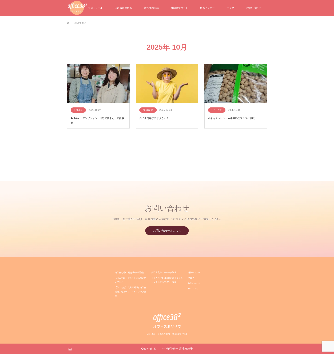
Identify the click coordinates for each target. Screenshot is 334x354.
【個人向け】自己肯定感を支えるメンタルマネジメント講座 (167, 280)
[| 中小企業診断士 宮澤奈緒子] (167, 320)
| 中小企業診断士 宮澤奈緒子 (175, 348)
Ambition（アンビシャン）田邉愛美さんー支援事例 (97, 120)
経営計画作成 (151, 7)
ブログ (230, 7)
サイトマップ (194, 288)
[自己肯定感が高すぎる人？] (167, 84)
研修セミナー (207, 7)
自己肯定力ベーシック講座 (163, 272)
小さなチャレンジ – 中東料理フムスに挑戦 (231, 118)
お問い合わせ (253, 7)
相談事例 (78, 110)
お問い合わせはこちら (167, 230)
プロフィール (95, 7)
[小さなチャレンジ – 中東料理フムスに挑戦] (235, 84)
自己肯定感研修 (123, 7)
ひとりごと (217, 110)
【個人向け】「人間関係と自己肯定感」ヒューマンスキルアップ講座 (130, 291)
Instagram (69, 348)
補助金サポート (179, 7)
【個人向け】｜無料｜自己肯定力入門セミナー (130, 280)
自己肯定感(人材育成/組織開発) (129, 272)
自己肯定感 (148, 110)
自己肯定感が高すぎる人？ (154, 118)
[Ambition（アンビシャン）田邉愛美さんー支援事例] (98, 84)
